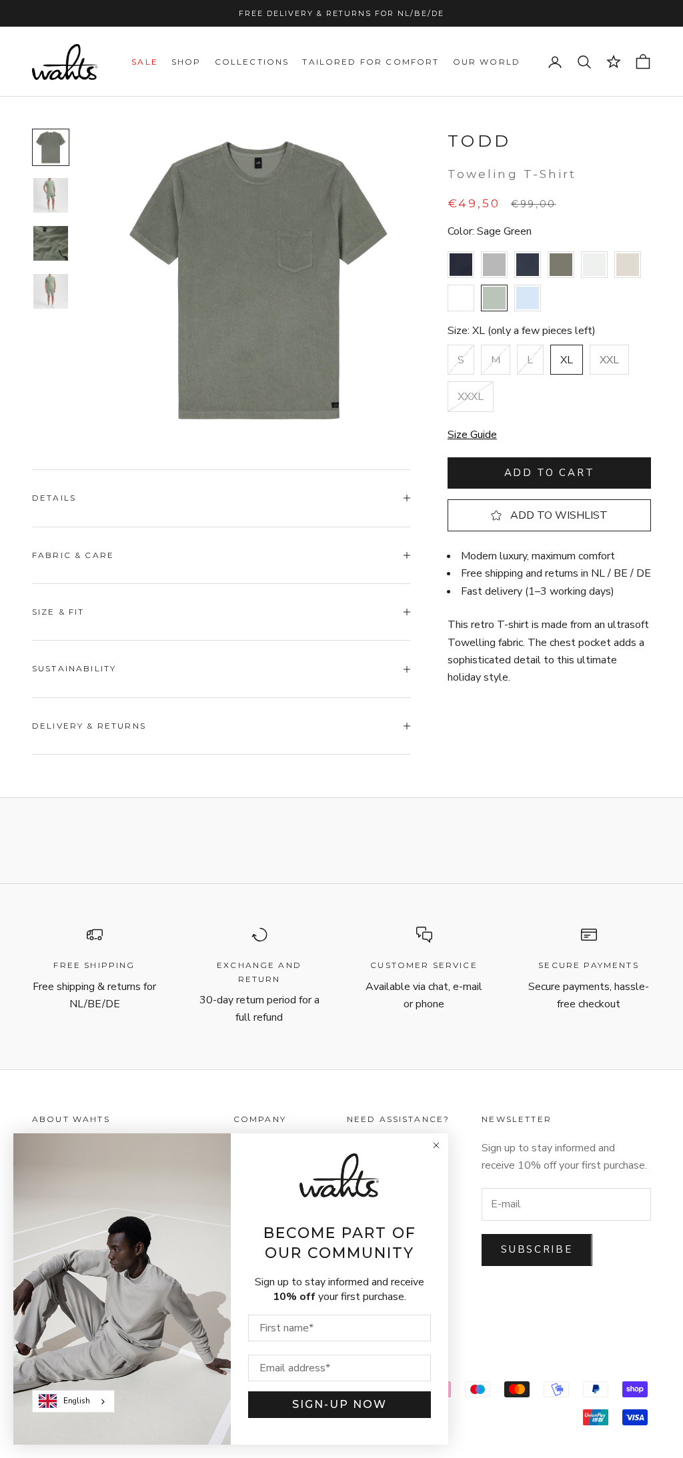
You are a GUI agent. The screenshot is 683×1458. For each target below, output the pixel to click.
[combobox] (73, 1401)
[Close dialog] (436, 1145)
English (76, 1400)
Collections (252, 62)
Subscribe (536, 1249)
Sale (144, 62)
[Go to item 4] (50, 291)
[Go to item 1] (50, 147)
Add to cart (549, 472)
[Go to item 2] (50, 195)
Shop (186, 62)
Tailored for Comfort (370, 62)
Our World (486, 62)
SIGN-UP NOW (339, 1404)
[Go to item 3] (50, 243)
